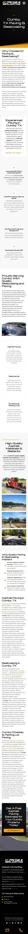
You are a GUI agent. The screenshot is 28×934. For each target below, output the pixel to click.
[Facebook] (7, 923)
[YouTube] (12, 923)
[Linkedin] (21, 923)
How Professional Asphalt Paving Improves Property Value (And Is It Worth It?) (12, 879)
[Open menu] (24, 3)
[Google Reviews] (15, 923)
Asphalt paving (6, 603)
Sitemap (7, 919)
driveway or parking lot (16, 740)
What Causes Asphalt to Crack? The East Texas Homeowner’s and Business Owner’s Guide (14, 886)
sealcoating (20, 671)
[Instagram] (18, 923)
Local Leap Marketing (17, 919)
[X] (9, 923)
